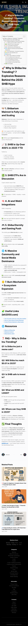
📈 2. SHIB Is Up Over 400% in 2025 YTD (13, 42)
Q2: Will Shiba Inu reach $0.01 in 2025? (15, 58)
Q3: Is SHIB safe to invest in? (13, 59)
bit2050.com (5, 443)
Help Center (14, 607)
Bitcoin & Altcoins (16, 10)
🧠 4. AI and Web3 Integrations (11, 45)
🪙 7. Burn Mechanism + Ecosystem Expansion (14, 51)
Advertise (14, 609)
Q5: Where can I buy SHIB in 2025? (14, 62)
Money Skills (14, 571)
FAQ (14, 589)
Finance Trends (14, 567)
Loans (14, 569)
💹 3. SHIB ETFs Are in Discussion (12, 44)
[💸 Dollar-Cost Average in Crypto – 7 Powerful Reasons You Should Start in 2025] (14, 496)
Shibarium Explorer (9, 331)
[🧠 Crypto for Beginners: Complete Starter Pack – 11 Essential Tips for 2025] (14, 474)
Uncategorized (14, 574)
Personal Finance (14, 573)
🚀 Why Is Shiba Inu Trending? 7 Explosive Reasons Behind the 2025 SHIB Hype (12, 39)
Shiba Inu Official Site (9, 330)
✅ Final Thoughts (9, 63)
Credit (13, 559)
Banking (14, 552)
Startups (14, 612)
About (14, 602)
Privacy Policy (13, 584)
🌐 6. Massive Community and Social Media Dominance (14, 49)
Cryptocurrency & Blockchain (14, 564)
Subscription (14, 610)
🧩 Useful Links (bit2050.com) (11, 52)
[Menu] (25, 2)
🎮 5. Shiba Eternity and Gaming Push (12, 47)
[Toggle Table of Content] (23, 36)
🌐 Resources (8, 54)
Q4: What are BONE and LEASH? (13, 60)
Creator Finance (14, 557)
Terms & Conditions (14, 585)
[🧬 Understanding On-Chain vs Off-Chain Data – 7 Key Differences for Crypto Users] (14, 519)
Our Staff (14, 605)
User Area (14, 594)
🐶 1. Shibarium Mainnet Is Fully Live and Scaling (14, 41)
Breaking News (14, 592)
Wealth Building (14, 576)
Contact (14, 603)
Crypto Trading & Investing (14, 562)
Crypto (10, 10)
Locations (14, 591)
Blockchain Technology (14, 555)
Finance (14, 566)
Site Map (14, 587)
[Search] (22, 2)
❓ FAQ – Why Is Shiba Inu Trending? (13, 55)
